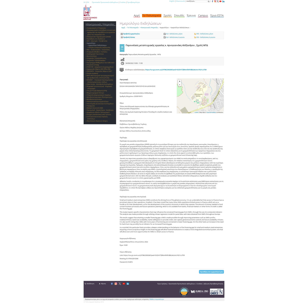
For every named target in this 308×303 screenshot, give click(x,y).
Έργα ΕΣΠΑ (217, 15)
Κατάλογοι (90, 283)
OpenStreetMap (211, 112)
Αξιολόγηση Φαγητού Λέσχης (97, 121)
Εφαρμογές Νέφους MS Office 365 (98, 69)
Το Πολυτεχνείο (151, 15)
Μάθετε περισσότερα (157, 299)
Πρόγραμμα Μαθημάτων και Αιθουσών (101, 62)
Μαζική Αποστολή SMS (95, 108)
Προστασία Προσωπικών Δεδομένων (105, 2)
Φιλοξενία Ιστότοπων (94, 99)
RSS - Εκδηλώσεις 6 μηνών (205, 37)
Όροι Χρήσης (162, 284)
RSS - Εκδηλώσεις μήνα (204, 34)
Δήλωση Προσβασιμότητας (213, 284)
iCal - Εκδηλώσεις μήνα (174, 34)
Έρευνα (191, 15)
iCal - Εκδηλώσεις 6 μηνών (175, 37)
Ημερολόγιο (91, 43)
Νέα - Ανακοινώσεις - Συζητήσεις (98, 49)
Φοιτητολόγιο (92, 56)
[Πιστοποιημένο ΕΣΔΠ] (184, 291)
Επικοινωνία (180, 1)
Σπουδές (179, 15)
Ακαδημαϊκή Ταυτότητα (95, 54)
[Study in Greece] (216, 291)
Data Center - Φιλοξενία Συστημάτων (100, 84)
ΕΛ (84, 2)
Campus (203, 15)
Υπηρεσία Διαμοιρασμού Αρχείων (99, 95)
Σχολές (168, 15)
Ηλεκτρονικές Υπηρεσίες (100, 24)
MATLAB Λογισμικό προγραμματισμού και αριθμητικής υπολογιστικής (100, 76)
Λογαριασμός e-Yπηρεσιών (96, 28)
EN (88, 2)
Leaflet (196, 112)
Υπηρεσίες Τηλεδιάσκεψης (96, 60)
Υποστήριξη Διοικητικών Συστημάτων (100, 104)
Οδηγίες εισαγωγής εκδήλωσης (99, 47)
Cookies (122, 2)
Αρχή (137, 15)
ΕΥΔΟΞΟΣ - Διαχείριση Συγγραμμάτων (100, 67)
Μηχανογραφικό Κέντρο (95, 93)
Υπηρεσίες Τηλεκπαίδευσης (96, 58)
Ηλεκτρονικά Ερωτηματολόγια (97, 101)
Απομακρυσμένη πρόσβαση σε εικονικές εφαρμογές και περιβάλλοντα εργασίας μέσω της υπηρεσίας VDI (101, 32)
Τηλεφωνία (91, 106)
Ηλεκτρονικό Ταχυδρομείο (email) (99, 37)
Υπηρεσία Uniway (93, 65)
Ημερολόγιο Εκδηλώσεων (97, 45)
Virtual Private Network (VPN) (97, 91)
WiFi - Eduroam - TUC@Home (97, 41)
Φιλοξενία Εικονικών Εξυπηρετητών (99, 97)
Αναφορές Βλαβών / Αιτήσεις (97, 52)
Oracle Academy (92, 73)
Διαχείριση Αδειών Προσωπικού (98, 112)
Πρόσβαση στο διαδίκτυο (96, 39)
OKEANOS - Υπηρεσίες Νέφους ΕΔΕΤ (99, 71)
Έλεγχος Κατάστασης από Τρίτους (99, 114)
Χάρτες (103, 283)
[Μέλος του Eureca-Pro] (199, 291)
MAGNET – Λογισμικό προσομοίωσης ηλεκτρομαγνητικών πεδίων (100, 81)
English (171, 1)
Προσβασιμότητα (133, 2)
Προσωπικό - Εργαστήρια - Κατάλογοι (100, 110)
